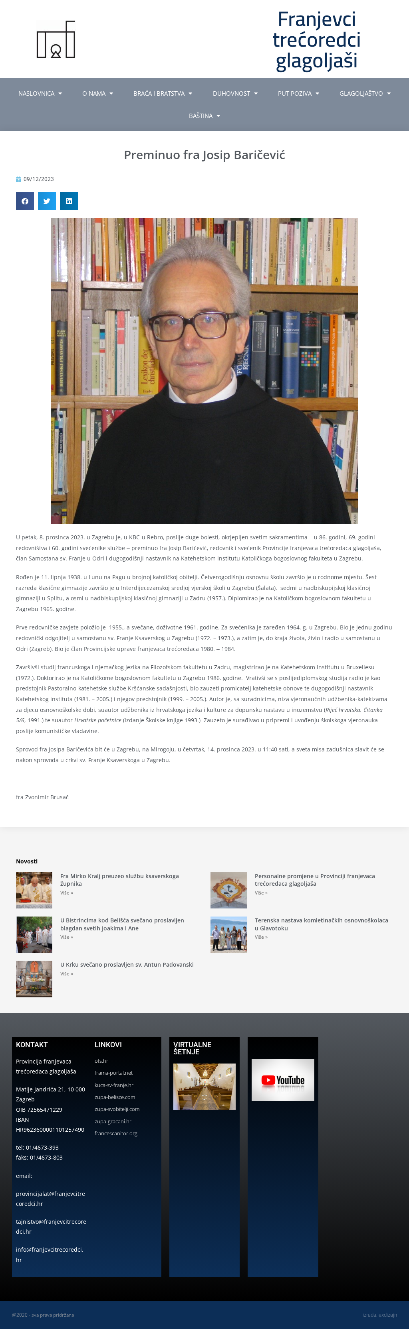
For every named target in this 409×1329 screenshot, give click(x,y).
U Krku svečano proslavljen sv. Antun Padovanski (127, 964)
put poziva (295, 93)
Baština (200, 116)
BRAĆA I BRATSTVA (159, 93)
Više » (66, 892)
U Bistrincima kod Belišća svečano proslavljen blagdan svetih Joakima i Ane (122, 924)
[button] (25, 201)
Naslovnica (36, 93)
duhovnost (231, 93)
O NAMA (93, 93)
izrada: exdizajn (380, 1315)
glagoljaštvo (361, 93)
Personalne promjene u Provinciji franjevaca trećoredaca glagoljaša (315, 880)
